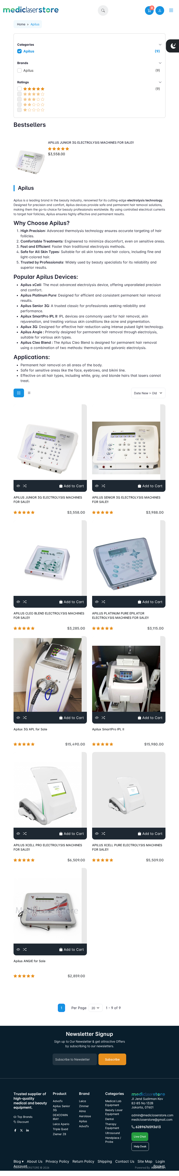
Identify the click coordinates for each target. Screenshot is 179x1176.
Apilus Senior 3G (61, 1108)
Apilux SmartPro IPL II (108, 729)
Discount (22, 1122)
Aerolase (85, 1116)
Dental (109, 1119)
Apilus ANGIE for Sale (29, 961)
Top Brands (24, 1116)
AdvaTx (58, 1101)
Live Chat (140, 1136)
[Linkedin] (27, 1130)
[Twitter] (21, 1130)
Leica (82, 1101)
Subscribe (112, 1059)
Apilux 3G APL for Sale (30, 729)
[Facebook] (15, 1130)
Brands (22, 63)
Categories (25, 44)
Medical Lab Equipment (113, 1103)
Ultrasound (112, 1133)
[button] (103, 10)
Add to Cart (73, 486)
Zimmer (84, 1106)
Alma (82, 1111)
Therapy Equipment (112, 1126)
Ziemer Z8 (59, 1134)
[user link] (159, 10)
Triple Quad (60, 1129)
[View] (18, 486)
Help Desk (140, 1146)
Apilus (91, 51)
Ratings (23, 82)
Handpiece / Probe (113, 1139)
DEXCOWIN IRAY (60, 1117)
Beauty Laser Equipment (114, 1112)
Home (21, 24)
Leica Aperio (61, 1124)
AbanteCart (158, 1167)
